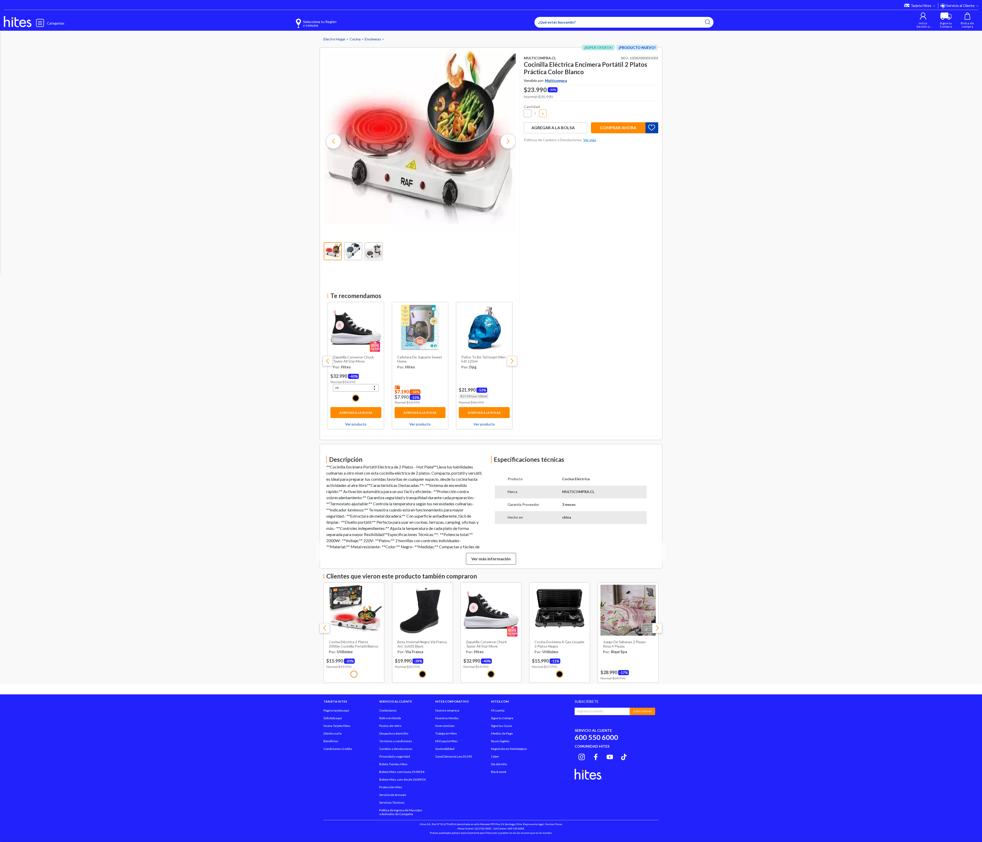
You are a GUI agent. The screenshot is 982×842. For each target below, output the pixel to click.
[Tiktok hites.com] (624, 756)
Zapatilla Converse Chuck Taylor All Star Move (353, 359)
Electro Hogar (334, 39)
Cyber (495, 756)
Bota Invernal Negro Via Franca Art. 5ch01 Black (422, 644)
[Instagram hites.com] (581, 756)
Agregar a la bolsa (355, 412)
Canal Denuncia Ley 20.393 (453, 756)
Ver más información (491, 558)
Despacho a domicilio (393, 733)
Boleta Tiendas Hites (393, 764)
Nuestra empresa (447, 710)
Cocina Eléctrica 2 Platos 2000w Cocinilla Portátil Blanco (353, 644)
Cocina (355, 39)
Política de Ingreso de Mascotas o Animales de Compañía (400, 812)
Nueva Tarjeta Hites (336, 726)
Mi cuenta (498, 710)
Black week (498, 772)
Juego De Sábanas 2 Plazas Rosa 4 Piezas (624, 644)
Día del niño (499, 764)
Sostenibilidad (444, 749)
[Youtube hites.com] (610, 756)
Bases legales (500, 741)
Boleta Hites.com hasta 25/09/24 (401, 772)
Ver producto (355, 424)
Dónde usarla (332, 733)
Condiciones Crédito (337, 749)
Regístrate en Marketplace (509, 749)
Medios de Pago (502, 733)
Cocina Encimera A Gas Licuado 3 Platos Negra (559, 644)
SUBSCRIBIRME (642, 711)
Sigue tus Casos (501, 726)
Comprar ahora (618, 127)
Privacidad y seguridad (394, 756)
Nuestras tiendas (447, 718)
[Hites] (17, 21)
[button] (923, 20)
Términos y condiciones (395, 741)
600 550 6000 (596, 737)
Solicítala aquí (332, 718)
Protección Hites (390, 787)
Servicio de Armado (392, 795)
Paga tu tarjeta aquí (336, 710)
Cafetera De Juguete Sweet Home (419, 359)
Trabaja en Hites (446, 733)
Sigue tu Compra (502, 718)
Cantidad (532, 106)
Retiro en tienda (390, 718)
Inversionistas (445, 726)
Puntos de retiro (390, 726)
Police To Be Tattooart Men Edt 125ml (483, 359)
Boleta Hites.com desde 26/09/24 (402, 779)
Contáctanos (388, 710)
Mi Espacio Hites (446, 741)
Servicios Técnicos (392, 802)
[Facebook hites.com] (596, 756)
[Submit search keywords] (707, 22)
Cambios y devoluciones (395, 749)
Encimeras (373, 39)
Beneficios (330, 741)
